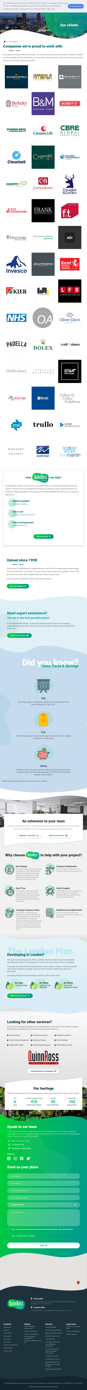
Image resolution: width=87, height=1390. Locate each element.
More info (51, 9)
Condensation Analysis (52, 1359)
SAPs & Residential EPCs (53, 1330)
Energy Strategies (51, 1327)
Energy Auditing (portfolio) (53, 1369)
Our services (8, 1333)
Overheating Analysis (52, 1349)
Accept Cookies (76, 6)
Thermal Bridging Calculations (50, 1352)
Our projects (7, 1336)
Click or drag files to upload (23, 1236)
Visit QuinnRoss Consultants (42, 1071)
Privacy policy (8, 1351)
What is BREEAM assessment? (29, 1327)
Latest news (7, 1327)
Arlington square (71, 1334)
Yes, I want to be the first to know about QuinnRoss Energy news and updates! (42, 1229)
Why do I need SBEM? (31, 1334)
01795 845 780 (17, 1145)
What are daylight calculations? (29, 1337)
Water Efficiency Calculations (50, 1345)
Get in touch (7, 1342)
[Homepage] (4, 42)
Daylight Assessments (52, 1362)
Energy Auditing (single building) (52, 1365)
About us (6, 1330)
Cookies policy (8, 1348)
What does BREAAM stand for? (32, 1341)
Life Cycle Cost (50, 1339)
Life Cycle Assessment (52, 1342)
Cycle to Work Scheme (73, 1331)
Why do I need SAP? (30, 1331)
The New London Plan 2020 (73, 1327)
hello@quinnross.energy (21, 1148)
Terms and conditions (10, 1345)
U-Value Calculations (52, 1356)
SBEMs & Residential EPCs (53, 1333)
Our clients (13, 42)
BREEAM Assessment (52, 1336)
